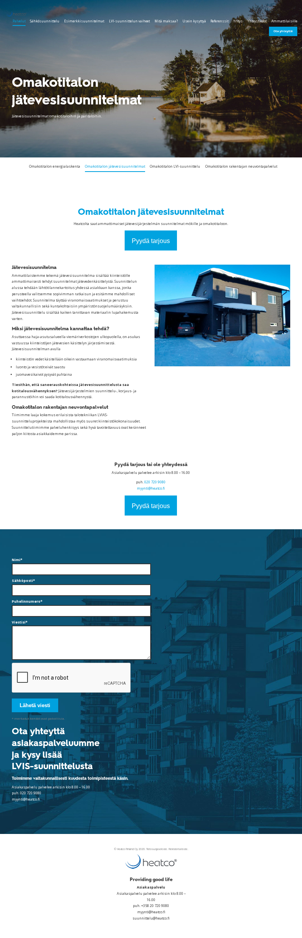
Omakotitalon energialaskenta (54, 166)
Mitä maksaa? (166, 21)
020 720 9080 (155, 482)
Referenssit (219, 21)
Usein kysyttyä (194, 21)
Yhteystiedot (257, 21)
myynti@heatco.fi (151, 488)
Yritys (238, 21)
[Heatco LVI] (21, 13)
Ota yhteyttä (283, 31)
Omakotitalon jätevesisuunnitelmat (115, 166)
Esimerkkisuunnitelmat (84, 21)
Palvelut (19, 21)
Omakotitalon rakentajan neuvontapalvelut (241, 166)
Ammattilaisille (284, 21)
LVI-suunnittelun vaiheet (129, 21)
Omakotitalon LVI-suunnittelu (175, 166)
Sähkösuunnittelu (44, 21)
